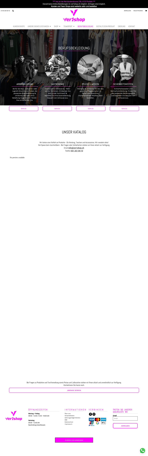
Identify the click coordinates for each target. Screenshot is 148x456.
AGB (66, 420)
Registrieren (138, 11)
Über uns (68, 413)
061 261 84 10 (77, 151)
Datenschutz (69, 422)
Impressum (68, 424)
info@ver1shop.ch (76, 148)
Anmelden (127, 11)
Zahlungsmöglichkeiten (72, 418)
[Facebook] (90, 414)
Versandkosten (69, 415)
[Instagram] (93, 414)
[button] (13, 11)
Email (115, 415)
